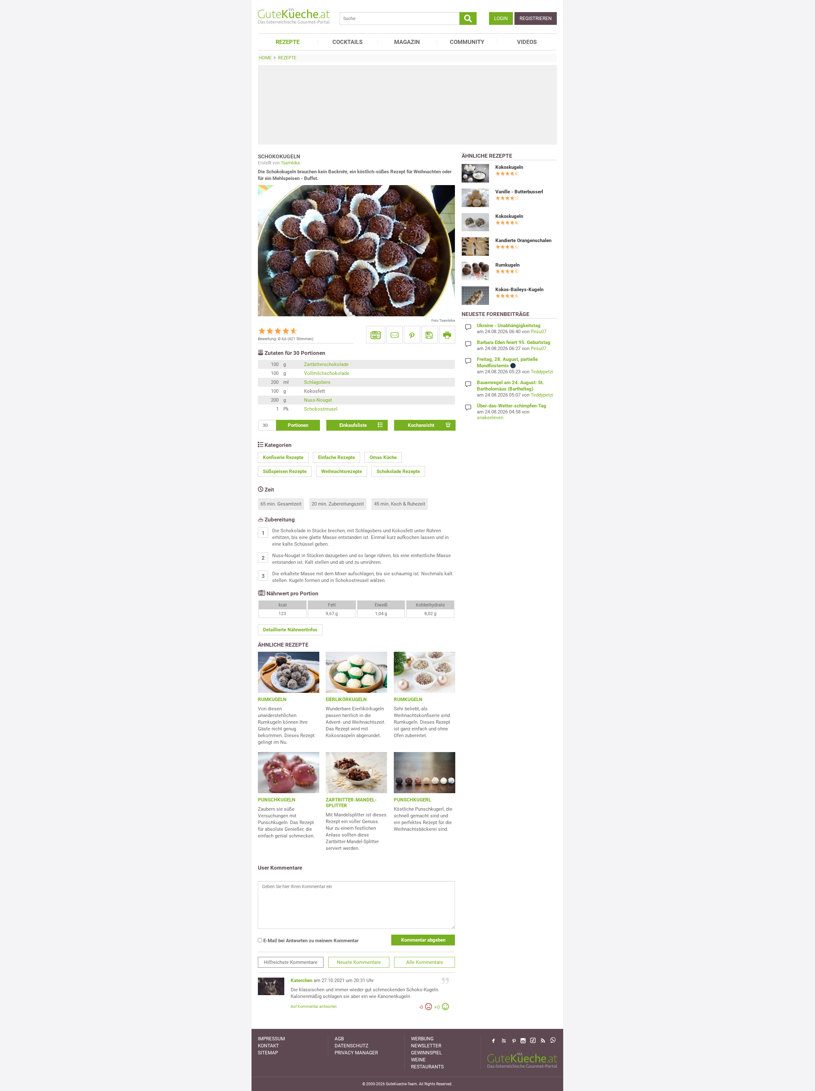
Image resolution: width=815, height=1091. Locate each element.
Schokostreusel (320, 409)
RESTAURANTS (427, 1067)
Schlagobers (317, 382)
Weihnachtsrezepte (341, 471)
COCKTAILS (347, 42)
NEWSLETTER (426, 1046)
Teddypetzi (542, 372)
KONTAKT (268, 1046)
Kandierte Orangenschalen (523, 240)
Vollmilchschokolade (326, 373)
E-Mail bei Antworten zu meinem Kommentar (310, 941)
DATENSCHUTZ (351, 1046)
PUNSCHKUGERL (412, 800)
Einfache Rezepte (336, 457)
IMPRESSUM (271, 1039)
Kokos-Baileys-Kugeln (519, 289)
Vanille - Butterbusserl (519, 192)
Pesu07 (538, 331)
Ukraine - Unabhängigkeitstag (509, 325)
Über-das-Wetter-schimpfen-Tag (511, 406)
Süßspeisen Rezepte (285, 471)
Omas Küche (383, 457)
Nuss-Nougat (318, 400)
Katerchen (301, 980)
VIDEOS (527, 42)
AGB (339, 1039)
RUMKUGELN (272, 699)
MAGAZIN (407, 42)
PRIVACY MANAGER (356, 1053)
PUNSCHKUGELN (276, 800)
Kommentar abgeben (423, 940)
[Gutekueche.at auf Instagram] (523, 1040)
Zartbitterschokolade (326, 364)
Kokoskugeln (509, 167)
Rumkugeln (507, 265)
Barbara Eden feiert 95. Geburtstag (513, 342)
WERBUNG (422, 1039)
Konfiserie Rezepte (283, 457)
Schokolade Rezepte (398, 471)
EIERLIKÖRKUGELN (346, 699)
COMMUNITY (467, 42)
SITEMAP (268, 1053)
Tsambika (290, 162)
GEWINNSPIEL (426, 1053)
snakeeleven (490, 417)
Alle (424, 962)
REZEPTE (288, 42)
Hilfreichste (290, 962)
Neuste (359, 962)
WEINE (418, 1060)
